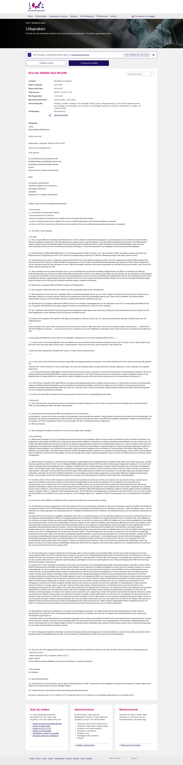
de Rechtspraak (87, 16)
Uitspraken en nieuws (58, 16)
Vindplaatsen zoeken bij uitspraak (46, 733)
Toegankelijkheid (59, 758)
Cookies (50, 758)
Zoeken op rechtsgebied (42, 731)
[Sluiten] (153, 55)
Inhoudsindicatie (35, 103)
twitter (139, 758)
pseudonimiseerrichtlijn (80, 55)
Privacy (44, 758)
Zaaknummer (34, 92)
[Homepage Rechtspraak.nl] (35, 6)
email (126, 758)
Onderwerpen (41, 16)
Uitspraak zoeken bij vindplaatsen (46, 736)
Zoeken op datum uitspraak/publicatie (47, 724)
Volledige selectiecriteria (85, 745)
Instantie (32, 81)
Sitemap (38, 758)
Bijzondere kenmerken (38, 100)
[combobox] (140, 73)
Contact (113, 16)
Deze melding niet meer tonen (136, 55)
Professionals (102, 16)
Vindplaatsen (34, 111)
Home (30, 16)
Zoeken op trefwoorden (41, 726)
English (32, 758)
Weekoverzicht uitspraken (131, 745)
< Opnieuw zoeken (46, 63)
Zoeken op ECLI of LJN (42, 728)
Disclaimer (89, 758)
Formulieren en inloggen (145, 16)
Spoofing (69, 758)
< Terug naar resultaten (89, 63)
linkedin (149, 758)
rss (123, 758)
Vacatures (76, 758)
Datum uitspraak (35, 85)
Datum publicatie (36, 89)
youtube (153, 758)
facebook (142, 758)
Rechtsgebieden (35, 96)
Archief (82, 758)
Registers (74, 16)
